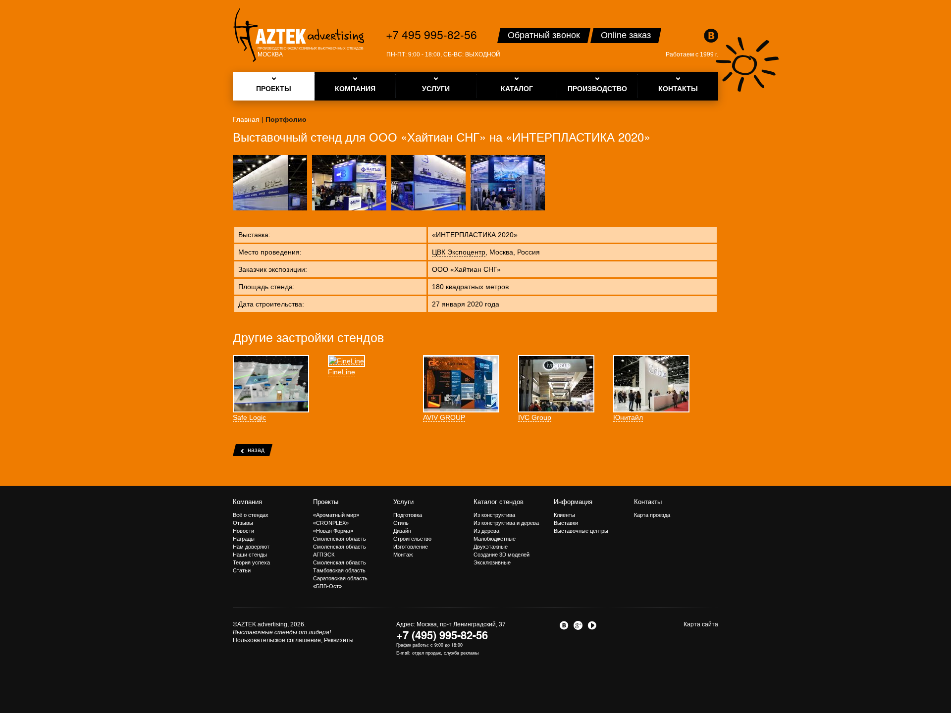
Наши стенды (250, 555)
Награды (244, 539)
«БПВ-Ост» (327, 586)
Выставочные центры (581, 531)
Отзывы (243, 523)
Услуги (403, 502)
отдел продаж (426, 653)
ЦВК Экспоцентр (458, 252)
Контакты (648, 502)
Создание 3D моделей (501, 555)
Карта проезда (652, 515)
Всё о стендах (250, 515)
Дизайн (402, 531)
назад (256, 450)
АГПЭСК (323, 555)
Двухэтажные (491, 547)
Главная (246, 119)
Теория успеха (251, 562)
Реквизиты (339, 640)
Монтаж (403, 555)
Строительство (412, 539)
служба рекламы (461, 653)
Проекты (325, 502)
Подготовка (407, 515)
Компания (247, 502)
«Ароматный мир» (336, 515)
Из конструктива (494, 515)
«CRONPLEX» (331, 523)
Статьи (242, 570)
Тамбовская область (339, 570)
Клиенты (564, 515)
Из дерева (486, 531)
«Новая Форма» (333, 531)
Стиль (401, 523)
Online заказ (626, 35)
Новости (243, 531)
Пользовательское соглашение (277, 640)
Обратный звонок (544, 35)
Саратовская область (340, 578)
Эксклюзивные (492, 562)
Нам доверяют (251, 547)
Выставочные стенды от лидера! (282, 632)
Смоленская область (339, 539)
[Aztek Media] (298, 35)
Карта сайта (701, 624)
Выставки (566, 523)
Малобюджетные (495, 539)
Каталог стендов (499, 502)
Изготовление (410, 547)
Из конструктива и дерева (506, 523)
